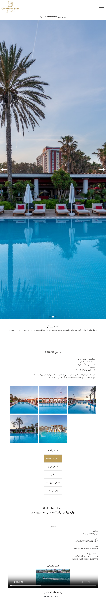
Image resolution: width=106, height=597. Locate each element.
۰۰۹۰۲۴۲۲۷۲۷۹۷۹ (50, 17)
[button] (50, 316)
